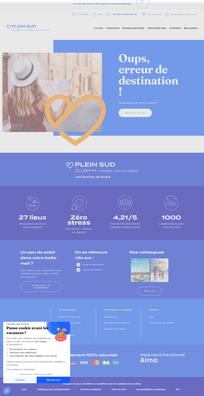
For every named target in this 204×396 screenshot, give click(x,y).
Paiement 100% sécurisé (91, 355)
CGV (24, 389)
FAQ (151, 317)
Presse (63, 329)
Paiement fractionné (162, 355)
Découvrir (149, 291)
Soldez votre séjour (115, 329)
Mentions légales (90, 389)
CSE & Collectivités (70, 323)
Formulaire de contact (162, 323)
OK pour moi (53, 380)
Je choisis (20, 380)
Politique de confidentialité (53, 389)
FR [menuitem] (177, 389)
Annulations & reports (116, 323)
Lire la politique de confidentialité (20, 369)
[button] (7, 390)
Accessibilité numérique (150, 389)
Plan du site (119, 389)
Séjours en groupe (69, 317)
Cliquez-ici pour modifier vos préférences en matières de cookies (102, 384)
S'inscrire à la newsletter (41, 286)
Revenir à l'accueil (135, 113)
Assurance (110, 317)
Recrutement (66, 335)
